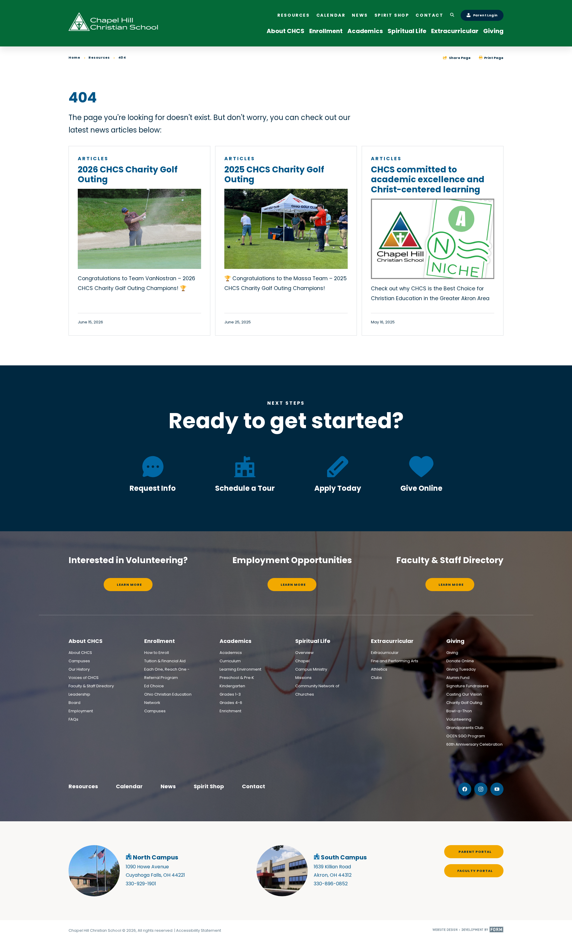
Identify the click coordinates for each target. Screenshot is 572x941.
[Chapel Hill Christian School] (113, 23)
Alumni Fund (458, 677)
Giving (493, 31)
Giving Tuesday (461, 669)
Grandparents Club (465, 727)
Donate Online (460, 661)
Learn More (129, 584)
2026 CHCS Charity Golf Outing (128, 174)
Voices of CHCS (84, 677)
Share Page (459, 58)
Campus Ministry (311, 669)
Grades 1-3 (230, 694)
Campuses (79, 661)
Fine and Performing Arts (394, 661)
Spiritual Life (407, 31)
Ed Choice (154, 686)
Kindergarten (232, 686)
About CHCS (285, 31)
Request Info (153, 488)
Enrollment (326, 31)
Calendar (331, 15)
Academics (365, 31)
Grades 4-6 (231, 702)
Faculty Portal (475, 870)
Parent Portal (475, 851)
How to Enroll (156, 652)
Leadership (79, 694)
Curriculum (230, 661)
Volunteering (458, 719)
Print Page (493, 58)
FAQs (73, 719)
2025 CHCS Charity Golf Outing (274, 174)
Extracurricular (454, 31)
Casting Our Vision (464, 694)
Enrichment (230, 711)
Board (74, 702)
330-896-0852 (331, 883)
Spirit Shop (391, 15)
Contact (429, 15)
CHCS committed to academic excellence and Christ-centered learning (427, 179)
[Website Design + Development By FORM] (468, 930)
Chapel (302, 661)
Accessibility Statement (198, 930)
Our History (79, 669)
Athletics (379, 669)
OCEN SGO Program (465, 736)
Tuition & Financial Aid (165, 661)
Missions (303, 677)
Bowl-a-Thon (459, 711)
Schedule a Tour (245, 488)
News (360, 15)
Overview (304, 652)
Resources (293, 15)
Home (74, 57)
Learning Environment (240, 669)
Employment (81, 711)
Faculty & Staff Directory (91, 686)
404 (122, 57)
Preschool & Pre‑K (237, 677)
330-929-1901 (141, 883)
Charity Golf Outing (464, 702)
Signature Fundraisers (467, 686)
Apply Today (337, 488)
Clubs (376, 677)
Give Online (421, 488)
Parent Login (485, 15)
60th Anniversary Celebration (474, 744)
